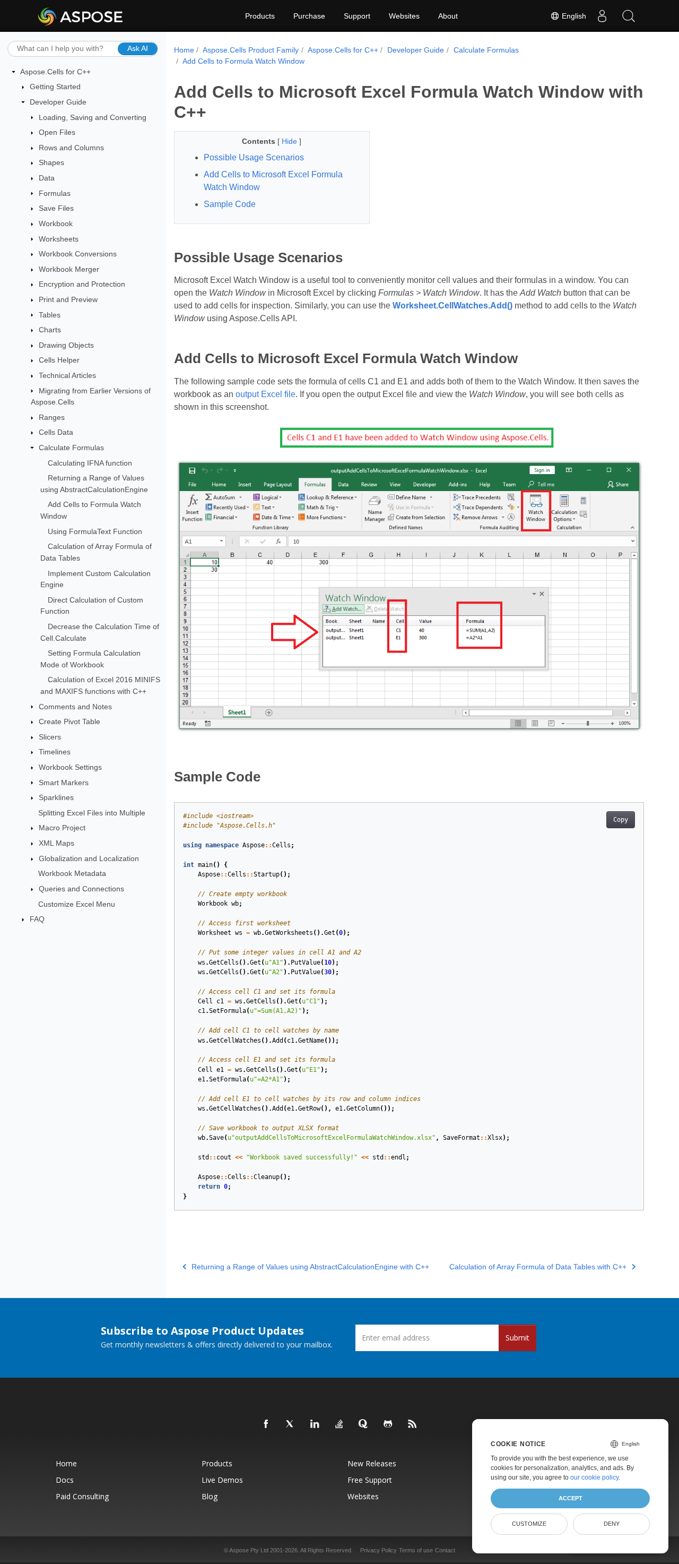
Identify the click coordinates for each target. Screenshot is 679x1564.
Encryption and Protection (82, 284)
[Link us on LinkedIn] (315, 1424)
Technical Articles (67, 375)
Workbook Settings (70, 767)
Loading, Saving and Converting (92, 117)
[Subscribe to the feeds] (413, 1424)
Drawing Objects (66, 345)
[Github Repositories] (388, 1424)
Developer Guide (58, 102)
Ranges (52, 417)
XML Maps (56, 843)
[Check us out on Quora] (364, 1424)
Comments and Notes (75, 706)
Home (184, 50)
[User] (602, 16)
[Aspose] (81, 16)
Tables (49, 315)
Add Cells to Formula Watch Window (243, 61)
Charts (50, 329)
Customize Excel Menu (76, 904)
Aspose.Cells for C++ (55, 71)
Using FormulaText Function (95, 531)
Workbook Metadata (72, 873)
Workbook (56, 223)
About (448, 16)
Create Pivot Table (69, 721)
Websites (404, 16)
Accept (570, 1498)
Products (260, 16)
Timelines (55, 751)
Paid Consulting (82, 1496)
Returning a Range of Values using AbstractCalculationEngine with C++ (310, 1266)
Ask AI (137, 48)
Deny (612, 1523)
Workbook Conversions (78, 254)
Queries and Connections (81, 888)
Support (357, 16)
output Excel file (265, 394)
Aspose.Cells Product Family (251, 50)
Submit (517, 1338)
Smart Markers (64, 782)
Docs (65, 1480)
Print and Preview (68, 299)
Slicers (50, 737)
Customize (529, 1523)
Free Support (369, 1480)
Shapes (51, 162)
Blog (209, 1496)
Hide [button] (290, 141)
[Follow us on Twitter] (291, 1424)
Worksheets (59, 239)
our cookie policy (594, 1477)
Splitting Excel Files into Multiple (91, 813)
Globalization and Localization (89, 858)
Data (47, 178)
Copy (620, 819)
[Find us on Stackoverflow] (339, 1424)
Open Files (57, 132)
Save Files (56, 208)
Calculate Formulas (71, 447)
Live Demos (222, 1480)
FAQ (37, 919)
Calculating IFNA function (90, 463)
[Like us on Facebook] (266, 1424)
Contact (445, 1550)
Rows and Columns (71, 147)
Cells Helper (59, 360)
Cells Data (56, 432)
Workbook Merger (69, 269)
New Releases (371, 1463)
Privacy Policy (378, 1550)
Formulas (55, 193)
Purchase (309, 16)
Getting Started (55, 86)
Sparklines (56, 797)
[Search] (628, 16)
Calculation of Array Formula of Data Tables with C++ (537, 1266)
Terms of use (416, 1550)
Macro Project (62, 827)
